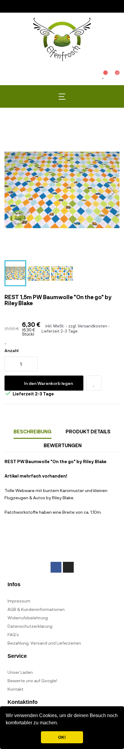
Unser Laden (20, 672)
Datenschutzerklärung (30, 626)
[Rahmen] (93, 76)
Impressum (19, 600)
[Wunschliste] (103, 76)
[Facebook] (56, 567)
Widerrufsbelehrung (28, 617)
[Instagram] (68, 567)
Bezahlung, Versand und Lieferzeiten (44, 642)
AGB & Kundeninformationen (36, 609)
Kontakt (15, 689)
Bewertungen (63, 445)
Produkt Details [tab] (88, 431)
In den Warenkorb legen (48, 383)
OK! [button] (62, 737)
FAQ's (13, 634)
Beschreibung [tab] (32, 431)
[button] (60, 723)
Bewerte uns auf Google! (32, 680)
